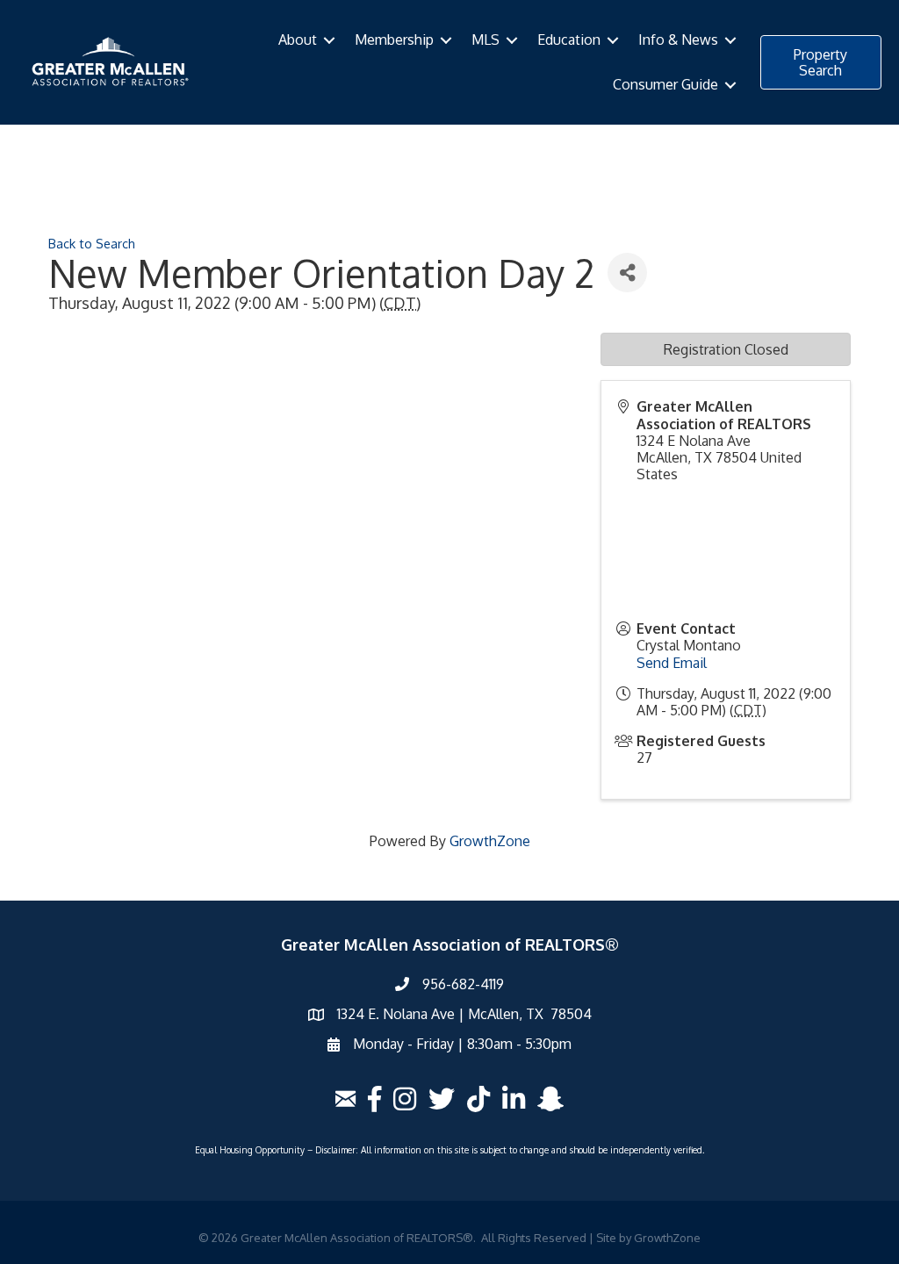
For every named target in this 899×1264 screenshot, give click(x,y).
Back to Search (91, 243)
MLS (485, 39)
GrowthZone (490, 841)
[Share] (627, 272)
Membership (394, 39)
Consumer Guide (665, 84)
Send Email (671, 663)
